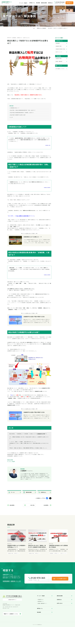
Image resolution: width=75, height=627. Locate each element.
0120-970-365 (60, 2)
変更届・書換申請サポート (42, 603)
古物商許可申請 (58, 46)
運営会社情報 (44, 2)
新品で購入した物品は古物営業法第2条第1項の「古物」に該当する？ (22, 110)
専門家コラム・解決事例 (41, 28)
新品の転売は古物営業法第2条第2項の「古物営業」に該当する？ (22, 112)
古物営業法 (58, 43)
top (34, 28)
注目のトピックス (59, 51)
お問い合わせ (59, 603)
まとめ (11, 117)
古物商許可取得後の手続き (60, 49)
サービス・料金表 (23, 3)
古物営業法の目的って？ (14, 107)
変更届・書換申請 (59, 61)
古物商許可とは (40, 599)
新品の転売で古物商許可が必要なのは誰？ (18, 114)
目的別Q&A (50, 2)
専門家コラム (32, 2)
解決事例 (38, 2)
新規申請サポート (41, 601)
